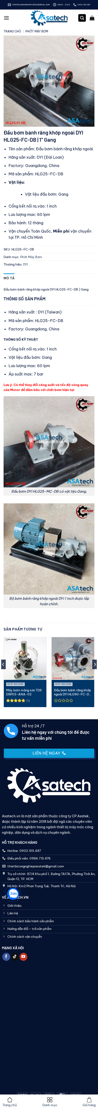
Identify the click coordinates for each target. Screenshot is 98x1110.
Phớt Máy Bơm (36, 31)
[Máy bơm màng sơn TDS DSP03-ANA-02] (25, 658)
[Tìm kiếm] (82, 18)
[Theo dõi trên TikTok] (15, 957)
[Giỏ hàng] (92, 18)
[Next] (94, 674)
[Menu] (6, 18)
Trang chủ (12, 31)
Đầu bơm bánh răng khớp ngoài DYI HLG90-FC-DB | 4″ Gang (72, 692)
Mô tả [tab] (9, 278)
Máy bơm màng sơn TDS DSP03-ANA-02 (24, 692)
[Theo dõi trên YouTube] (23, 957)
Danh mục (49, 1105)
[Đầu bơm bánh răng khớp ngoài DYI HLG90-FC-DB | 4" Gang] (73, 658)
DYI (25, 264)
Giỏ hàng (89, 1105)
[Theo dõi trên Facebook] (6, 957)
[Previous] (3, 674)
